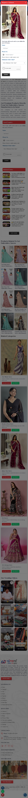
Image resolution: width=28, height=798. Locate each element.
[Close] (25, 2)
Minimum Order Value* (8, 59)
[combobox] (4, 54)
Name (3, 45)
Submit (6, 74)
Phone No (4, 51)
